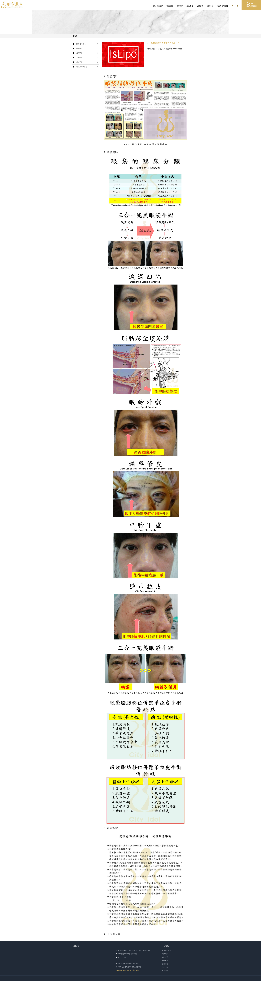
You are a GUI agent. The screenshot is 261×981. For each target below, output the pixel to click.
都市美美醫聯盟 (222, 6)
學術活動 (209, 6)
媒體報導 (199, 6)
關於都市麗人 (158, 6)
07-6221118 (122, 957)
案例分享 (189, 6)
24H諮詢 (165, 970)
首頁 (75, 36)
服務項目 (179, 6)
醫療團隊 (169, 6)
